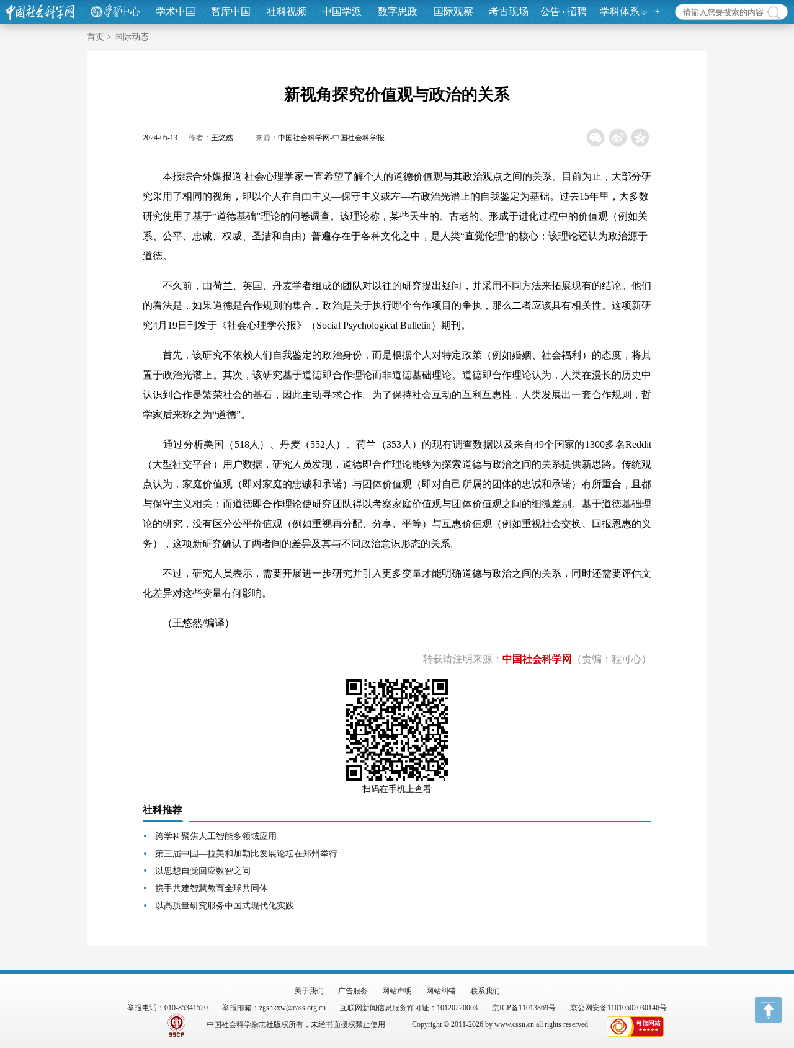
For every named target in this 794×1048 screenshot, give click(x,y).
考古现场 (509, 11)
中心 (130, 11)
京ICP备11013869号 (524, 1007)
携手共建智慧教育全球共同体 (211, 888)
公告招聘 (563, 11)
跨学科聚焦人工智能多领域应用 (216, 836)
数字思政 (397, 11)
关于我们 (309, 991)
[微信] (596, 137)
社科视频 (286, 11)
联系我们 (485, 991)
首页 (95, 37)
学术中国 (175, 11)
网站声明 (397, 991)
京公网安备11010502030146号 (618, 1007)
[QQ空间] (640, 137)
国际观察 (453, 11)
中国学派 (342, 11)
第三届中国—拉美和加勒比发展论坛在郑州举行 (246, 853)
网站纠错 (441, 991)
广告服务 (353, 991)
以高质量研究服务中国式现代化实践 (224, 905)
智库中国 (231, 11)
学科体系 (620, 11)
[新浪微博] (618, 137)
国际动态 (131, 37)
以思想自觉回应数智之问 (203, 871)
